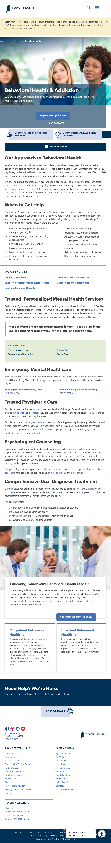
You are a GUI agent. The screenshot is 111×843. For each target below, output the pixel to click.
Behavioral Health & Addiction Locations (79, 134)
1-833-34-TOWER (56, 123)
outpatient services (36, 429)
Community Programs (14, 815)
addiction (73, 449)
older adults (37, 433)
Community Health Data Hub (18, 812)
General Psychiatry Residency (76, 617)
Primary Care (63, 350)
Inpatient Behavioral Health (77, 633)
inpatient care (11, 429)
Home (7, 41)
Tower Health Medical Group (17, 764)
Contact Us (60, 786)
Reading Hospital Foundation (18, 790)
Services (17, 41)
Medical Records (63, 768)
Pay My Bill (60, 757)
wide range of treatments (35, 422)
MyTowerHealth (63, 754)
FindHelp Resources (64, 790)
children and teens (17, 433)
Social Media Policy (50, 832)
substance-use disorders (26, 413)
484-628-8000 (12, 393)
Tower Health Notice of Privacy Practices (27, 832)
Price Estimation (63, 775)
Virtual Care (61, 779)
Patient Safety (11, 779)
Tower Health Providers (15, 786)
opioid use (55, 492)
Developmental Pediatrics (20, 354)
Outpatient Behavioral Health (27, 633)
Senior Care (62, 354)
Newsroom (10, 757)
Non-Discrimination (13, 775)
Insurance (60, 771)
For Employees (11, 768)
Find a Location (62, 764)
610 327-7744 (67, 393)
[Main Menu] (95, 8)
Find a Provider (62, 761)
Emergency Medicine (18, 350)
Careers (8, 793)
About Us (9, 754)
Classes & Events (12, 808)
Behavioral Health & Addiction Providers (31, 134)
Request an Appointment (53, 115)
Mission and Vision (13, 761)
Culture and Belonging (15, 771)
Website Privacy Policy (37, 835)
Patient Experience (64, 782)
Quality (8, 782)
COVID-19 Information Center (18, 819)
